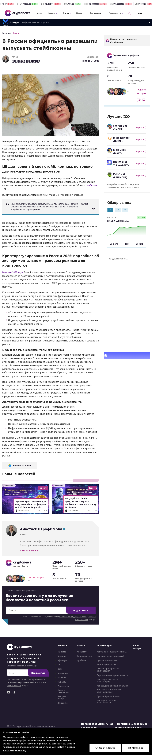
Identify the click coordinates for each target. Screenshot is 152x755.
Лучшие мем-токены (107, 660)
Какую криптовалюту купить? (112, 652)
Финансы (61, 682)
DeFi (59, 669)
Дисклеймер (139, 724)
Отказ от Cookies (105, 747)
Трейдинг (82, 660)
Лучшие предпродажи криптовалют (108, 669)
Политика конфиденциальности (73, 616)
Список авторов (36, 577)
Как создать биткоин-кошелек (112, 686)
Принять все (135, 747)
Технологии (63, 686)
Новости (51, 13)
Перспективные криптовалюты (112, 675)
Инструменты (96, 13)
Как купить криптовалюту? (110, 656)
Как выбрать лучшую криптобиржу (107, 680)
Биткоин (61, 656)
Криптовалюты (84, 656)
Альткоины (62, 673)
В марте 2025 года (12, 272)
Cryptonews (6, 33)
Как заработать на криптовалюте (106, 701)
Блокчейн (62, 678)
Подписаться (80, 610)
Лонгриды (62, 703)
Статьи (66, 13)
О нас (109, 724)
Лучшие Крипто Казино (108, 696)
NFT (59, 665)
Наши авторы (137, 647)
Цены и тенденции (63, 691)
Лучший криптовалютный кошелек (125, 355)
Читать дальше (29, 550)
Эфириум (62, 660)
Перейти (140, 127)
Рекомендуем (115, 13)
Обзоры (79, 13)
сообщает (91, 185)
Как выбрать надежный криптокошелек (109, 691)
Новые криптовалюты (108, 665)
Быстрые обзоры (61, 697)
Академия (82, 652)
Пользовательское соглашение (89, 725)
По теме (61, 652)
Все (38, 13)
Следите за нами (21, 465)
